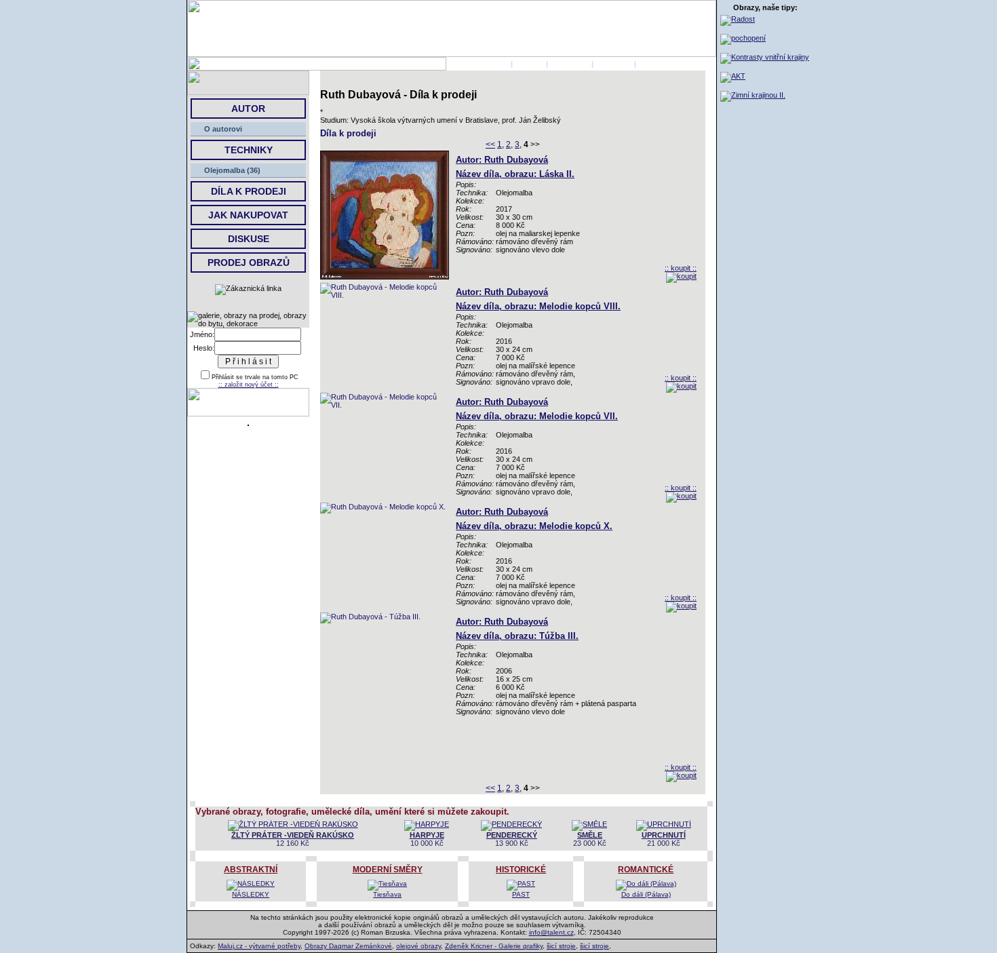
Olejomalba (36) (232, 170)
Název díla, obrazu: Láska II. (515, 174)
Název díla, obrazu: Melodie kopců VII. (537, 416)
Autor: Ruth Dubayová (502, 160)
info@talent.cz (551, 932)
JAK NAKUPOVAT (248, 215)
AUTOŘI (529, 64)
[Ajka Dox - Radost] (737, 19)
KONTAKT (613, 64)
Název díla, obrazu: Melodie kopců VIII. (538, 306)
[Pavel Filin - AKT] (732, 76)
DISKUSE (248, 238)
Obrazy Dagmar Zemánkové (348, 946)
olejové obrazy (418, 946)
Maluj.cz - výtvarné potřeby (259, 946)
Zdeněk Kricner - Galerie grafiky (494, 946)
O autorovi (223, 129)
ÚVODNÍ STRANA (477, 64)
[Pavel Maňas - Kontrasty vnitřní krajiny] (764, 57)
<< (490, 144)
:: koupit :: (681, 268)
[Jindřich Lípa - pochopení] (743, 38)
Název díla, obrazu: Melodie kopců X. (534, 526)
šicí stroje (561, 946)
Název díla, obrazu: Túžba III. (517, 636)
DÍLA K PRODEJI (248, 191)
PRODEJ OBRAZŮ (249, 262)
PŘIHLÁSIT (569, 64)
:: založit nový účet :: (248, 384)
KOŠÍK (650, 64)
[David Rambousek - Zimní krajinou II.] (752, 95)
